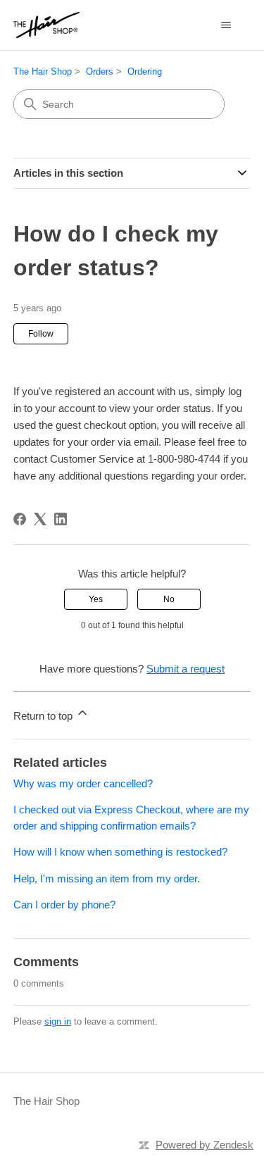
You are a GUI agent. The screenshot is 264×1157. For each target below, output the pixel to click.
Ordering (144, 71)
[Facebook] (19, 519)
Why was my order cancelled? (83, 783)
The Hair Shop (42, 71)
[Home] (46, 25)
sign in (57, 1021)
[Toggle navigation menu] (226, 25)
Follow (41, 334)
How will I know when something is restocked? (120, 852)
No (169, 599)
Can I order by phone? (64, 905)
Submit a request (185, 669)
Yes (96, 599)
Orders (99, 71)
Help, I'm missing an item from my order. (106, 878)
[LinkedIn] (60, 519)
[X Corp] (40, 519)
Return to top (44, 716)
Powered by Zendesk (204, 1145)
